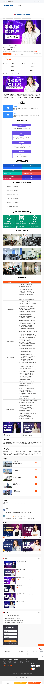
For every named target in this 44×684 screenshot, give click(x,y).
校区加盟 (9, 661)
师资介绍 (15, 662)
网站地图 (9, 662)
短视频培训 (8, 94)
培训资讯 (27, 661)
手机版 (34, 1)
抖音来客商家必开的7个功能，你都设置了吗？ (12, 618)
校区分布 (21, 662)
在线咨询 (16, 54)
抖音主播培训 (34, 651)
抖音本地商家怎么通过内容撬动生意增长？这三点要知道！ (14, 620)
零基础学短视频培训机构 (26, 19)
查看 (36, 462)
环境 (27, 16)
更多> (40, 458)
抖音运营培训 (7, 651)
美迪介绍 (4, 661)
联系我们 (4, 662)
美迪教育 (15, 97)
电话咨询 (20, 682)
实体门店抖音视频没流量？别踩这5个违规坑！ (12, 615)
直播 (28, 323)
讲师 (20, 16)
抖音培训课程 (9, 19)
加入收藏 (39, 1)
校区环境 (21, 661)
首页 (2, 16)
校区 (33, 16)
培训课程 (15, 661)
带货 (21, 286)
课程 (8, 16)
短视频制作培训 (17, 19)
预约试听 (7, 54)
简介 (14, 16)
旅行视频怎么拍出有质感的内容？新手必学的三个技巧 (14, 622)
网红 (34, 369)
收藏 (9, 45)
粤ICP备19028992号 (16, 673)
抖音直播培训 (21, 651)
